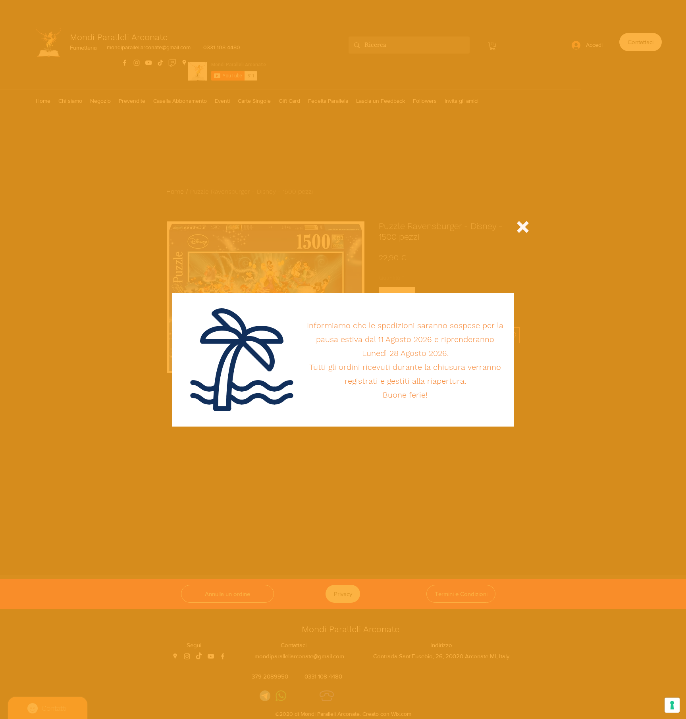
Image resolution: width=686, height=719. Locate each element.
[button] (523, 227)
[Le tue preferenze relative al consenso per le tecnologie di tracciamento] (672, 705)
